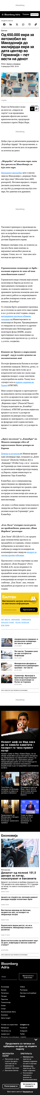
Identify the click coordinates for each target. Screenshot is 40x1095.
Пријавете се (28, 1092)
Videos (22, 987)
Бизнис (4, 990)
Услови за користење (9, 1025)
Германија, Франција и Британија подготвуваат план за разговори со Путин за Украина (25, 679)
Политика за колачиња (10, 1037)
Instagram (23, 1031)
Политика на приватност (6, 1032)
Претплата (34, 14)
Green (3, 1005)
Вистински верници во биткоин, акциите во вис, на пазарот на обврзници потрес (16, 913)
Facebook (23, 1028)
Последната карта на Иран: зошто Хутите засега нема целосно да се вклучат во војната (29, 791)
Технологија (5, 1002)
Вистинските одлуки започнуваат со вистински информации (19, 602)
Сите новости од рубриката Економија (14, 690)
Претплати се (29, 610)
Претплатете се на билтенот (28, 977)
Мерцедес (15, 619)
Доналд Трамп (7, 622)
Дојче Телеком (22, 622)
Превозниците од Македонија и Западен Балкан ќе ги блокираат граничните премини (10, 819)
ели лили (5, 625)
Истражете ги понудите (29, 1085)
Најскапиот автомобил (11, 173)
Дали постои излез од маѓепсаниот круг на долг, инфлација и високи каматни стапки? (19, 943)
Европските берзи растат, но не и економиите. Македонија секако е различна (16, 928)
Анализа (4, 1015)
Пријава (25, 14)
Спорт (3, 1009)
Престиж (4, 999)
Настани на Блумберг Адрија (28, 994)
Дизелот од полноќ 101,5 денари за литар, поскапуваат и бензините (18, 876)
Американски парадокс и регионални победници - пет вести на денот (26, 641)
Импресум (5, 1028)
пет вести (5, 619)
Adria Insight (5, 1018)
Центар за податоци (10, 453)
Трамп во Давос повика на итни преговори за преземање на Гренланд (27, 819)
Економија (9, 835)
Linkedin (23, 1037)
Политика (5, 993)
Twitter (22, 1034)
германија (26, 619)
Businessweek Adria (8, 1012)
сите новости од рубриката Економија (14, 954)
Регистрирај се (11, 1086)
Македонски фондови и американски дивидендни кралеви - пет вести (26, 666)
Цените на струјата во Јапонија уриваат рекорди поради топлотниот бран (19, 898)
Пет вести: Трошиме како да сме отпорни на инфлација (26, 654)
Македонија (5, 870)
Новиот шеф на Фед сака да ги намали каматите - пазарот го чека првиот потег (18, 746)
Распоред (23, 990)
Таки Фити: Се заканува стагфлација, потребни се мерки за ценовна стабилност (10, 790)
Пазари (4, 996)
